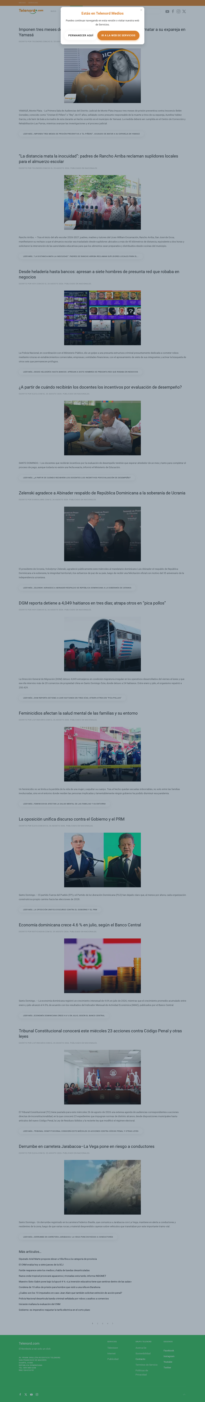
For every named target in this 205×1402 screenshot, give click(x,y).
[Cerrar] (141, 10)
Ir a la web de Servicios (118, 35)
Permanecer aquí (80, 35)
